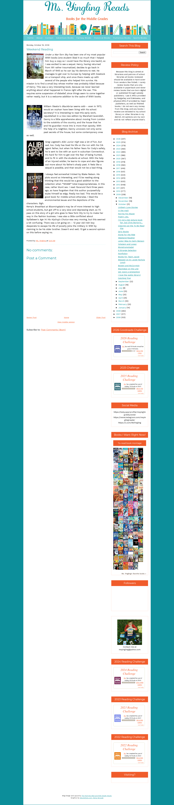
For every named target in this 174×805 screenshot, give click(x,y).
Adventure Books (65, 38)
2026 (118, 139)
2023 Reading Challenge (129, 709)
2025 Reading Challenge (129, 378)
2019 (118, 162)
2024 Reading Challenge (129, 672)
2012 (118, 185)
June (121, 291)
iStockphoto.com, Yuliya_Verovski (91, 798)
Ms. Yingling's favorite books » (134, 574)
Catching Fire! (124, 278)
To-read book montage (130, 443)
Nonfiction (123, 253)
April (120, 298)
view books (141, 356)
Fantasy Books (83, 38)
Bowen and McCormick (128, 266)
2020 (118, 158)
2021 (118, 155)
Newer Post (31, 317)
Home (30, 38)
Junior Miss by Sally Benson (131, 241)
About (39, 38)
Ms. (123, 346)
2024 (118, 145)
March (121, 301)
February (123, 304)
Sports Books (140, 38)
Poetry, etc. (123, 217)
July (120, 288)
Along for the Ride (126, 235)
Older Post (100, 317)
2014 (118, 178)
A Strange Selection (127, 250)
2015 (118, 175)
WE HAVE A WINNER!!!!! (129, 272)
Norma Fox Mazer (126, 214)
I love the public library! (129, 275)
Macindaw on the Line (128, 269)
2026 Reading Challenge (129, 340)
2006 (118, 317)
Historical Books (102, 38)
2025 (118, 142)
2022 (118, 152)
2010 (118, 191)
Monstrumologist (126, 247)
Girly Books (123, 232)
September (124, 281)
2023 (118, 149)
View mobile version (66, 322)
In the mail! (123, 210)
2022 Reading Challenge (129, 747)
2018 (118, 165)
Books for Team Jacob (128, 257)
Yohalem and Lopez (127, 244)
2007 (118, 314)
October (122, 204)
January (122, 308)
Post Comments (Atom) (53, 329)
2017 (118, 168)
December (123, 198)
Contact (49, 38)
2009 (118, 194)
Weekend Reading (126, 238)
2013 (118, 181)
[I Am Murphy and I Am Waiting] (116, 485)
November (123, 201)
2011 (118, 188)
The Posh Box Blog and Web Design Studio (97, 796)
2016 (118, 172)
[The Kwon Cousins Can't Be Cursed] (136, 545)
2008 (118, 311)
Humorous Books (122, 38)
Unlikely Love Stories (128, 207)
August (121, 285)
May (120, 294)
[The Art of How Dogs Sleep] (131, 551)
